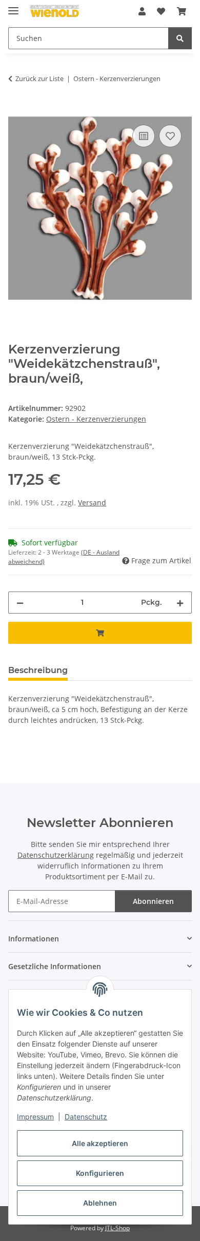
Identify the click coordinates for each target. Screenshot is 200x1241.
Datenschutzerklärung (55, 855)
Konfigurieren (100, 1173)
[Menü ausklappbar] (13, 6)
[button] (142, 11)
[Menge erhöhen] (180, 602)
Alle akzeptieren (100, 1143)
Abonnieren (153, 901)
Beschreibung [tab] (38, 670)
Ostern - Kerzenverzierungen (96, 419)
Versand (92, 502)
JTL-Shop (117, 1228)
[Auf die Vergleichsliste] (143, 136)
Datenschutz (86, 1116)
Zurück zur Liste (39, 78)
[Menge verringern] (20, 602)
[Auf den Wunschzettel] (170, 136)
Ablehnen (100, 1202)
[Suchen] (180, 38)
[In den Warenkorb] (16, 110)
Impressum (35, 1116)
